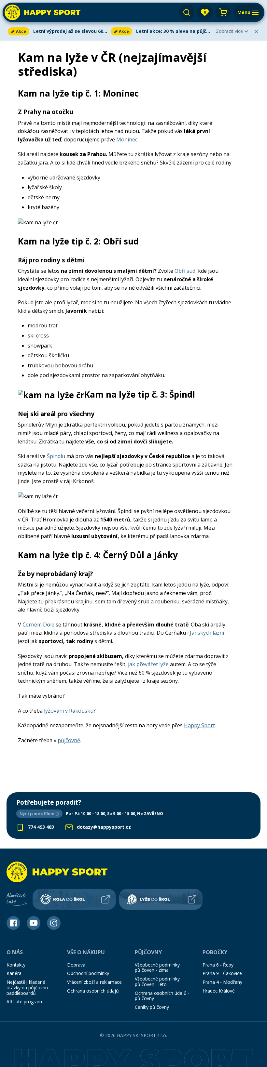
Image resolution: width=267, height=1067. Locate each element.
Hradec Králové (219, 991)
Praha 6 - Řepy (218, 965)
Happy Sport (199, 725)
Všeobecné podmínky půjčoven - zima (157, 967)
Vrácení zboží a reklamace (94, 982)
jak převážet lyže (148, 664)
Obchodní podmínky (88, 973)
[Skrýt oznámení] (256, 31)
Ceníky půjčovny (152, 1007)
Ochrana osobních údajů (93, 991)
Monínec (126, 139)
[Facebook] (13, 923)
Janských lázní (207, 632)
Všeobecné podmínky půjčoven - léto (157, 981)
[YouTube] (33, 923)
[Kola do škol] (74, 899)
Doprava (76, 965)
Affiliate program (24, 1001)
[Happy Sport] (42, 12)
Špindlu (56, 456)
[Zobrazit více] (58, 31)
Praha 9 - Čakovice (222, 973)
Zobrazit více (229, 31)
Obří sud (185, 270)
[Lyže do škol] (161, 899)
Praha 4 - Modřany (222, 982)
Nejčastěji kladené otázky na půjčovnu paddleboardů (27, 987)
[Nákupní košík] (223, 12)
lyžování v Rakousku (68, 710)
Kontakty (16, 965)
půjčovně (69, 740)
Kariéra (14, 973)
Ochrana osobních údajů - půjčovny (162, 996)
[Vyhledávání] (186, 12)
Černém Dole (38, 624)
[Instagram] (54, 923)
